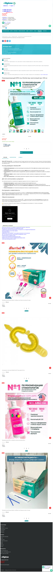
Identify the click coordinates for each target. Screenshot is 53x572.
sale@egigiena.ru (4, 19)
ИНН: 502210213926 (4, 553)
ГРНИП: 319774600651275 (5, 552)
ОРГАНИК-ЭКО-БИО (4, 536)
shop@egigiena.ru (4, 17)
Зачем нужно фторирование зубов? (9, 239)
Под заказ (26, 310)
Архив (1, 542)
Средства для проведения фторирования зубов (11, 236)
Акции (1, 543)
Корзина (5, 23)
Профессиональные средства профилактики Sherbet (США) (13, 237)
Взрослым (2, 539)
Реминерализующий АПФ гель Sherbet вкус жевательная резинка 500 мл (13, 440)
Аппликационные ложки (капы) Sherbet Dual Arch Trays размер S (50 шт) (13, 370)
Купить (26, 381)
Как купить (2, 526)
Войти (5, 22)
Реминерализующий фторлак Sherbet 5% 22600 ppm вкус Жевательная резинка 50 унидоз (16, 300)
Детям (1, 538)
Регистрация (9, 22)
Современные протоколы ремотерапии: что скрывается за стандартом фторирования (18, 229)
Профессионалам (4, 540)
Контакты (2, 532)
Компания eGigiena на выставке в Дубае (10, 230)
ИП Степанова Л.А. (4, 550)
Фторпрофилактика (5, 232)
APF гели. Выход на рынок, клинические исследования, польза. (14, 234)
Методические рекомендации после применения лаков (12, 228)
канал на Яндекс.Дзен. (44, 74)
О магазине (2, 529)
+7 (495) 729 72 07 (6, 9)
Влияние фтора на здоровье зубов (8, 235)
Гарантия (2, 530)
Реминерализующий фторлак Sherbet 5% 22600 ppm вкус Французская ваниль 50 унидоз (16, 510)
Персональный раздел (4, 564)
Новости (2, 544)
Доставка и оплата (4, 528)
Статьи (1, 546)
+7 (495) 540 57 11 (6, 11)
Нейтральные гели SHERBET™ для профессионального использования (16, 233)
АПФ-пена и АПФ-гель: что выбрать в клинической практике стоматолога (16, 227)
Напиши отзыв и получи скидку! (8, 141)
